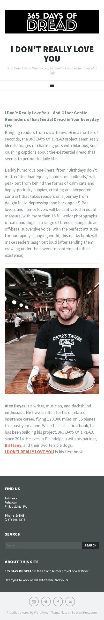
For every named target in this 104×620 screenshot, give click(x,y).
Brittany (13, 445)
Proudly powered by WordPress (27, 613)
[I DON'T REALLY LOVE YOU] (52, 21)
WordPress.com (86, 613)
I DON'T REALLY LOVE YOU (52, 54)
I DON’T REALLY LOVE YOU (29, 452)
